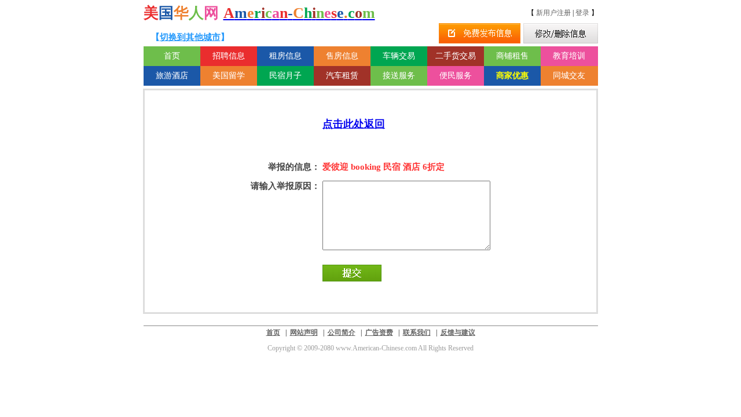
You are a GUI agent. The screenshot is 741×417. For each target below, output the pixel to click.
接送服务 (399, 75)
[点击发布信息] (479, 33)
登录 (582, 13)
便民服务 (455, 75)
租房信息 (285, 56)
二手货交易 (455, 56)
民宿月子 (285, 75)
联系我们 (417, 332)
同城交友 (569, 75)
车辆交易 (399, 56)
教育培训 (569, 56)
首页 (172, 56)
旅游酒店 (172, 75)
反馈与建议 (458, 332)
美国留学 (228, 75)
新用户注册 (553, 13)
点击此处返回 (353, 124)
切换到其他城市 (190, 37)
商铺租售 (512, 56)
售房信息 (342, 56)
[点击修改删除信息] (560, 33)
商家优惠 (512, 75)
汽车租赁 (342, 75)
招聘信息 (228, 56)
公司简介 (341, 332)
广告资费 (379, 332)
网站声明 (304, 332)
